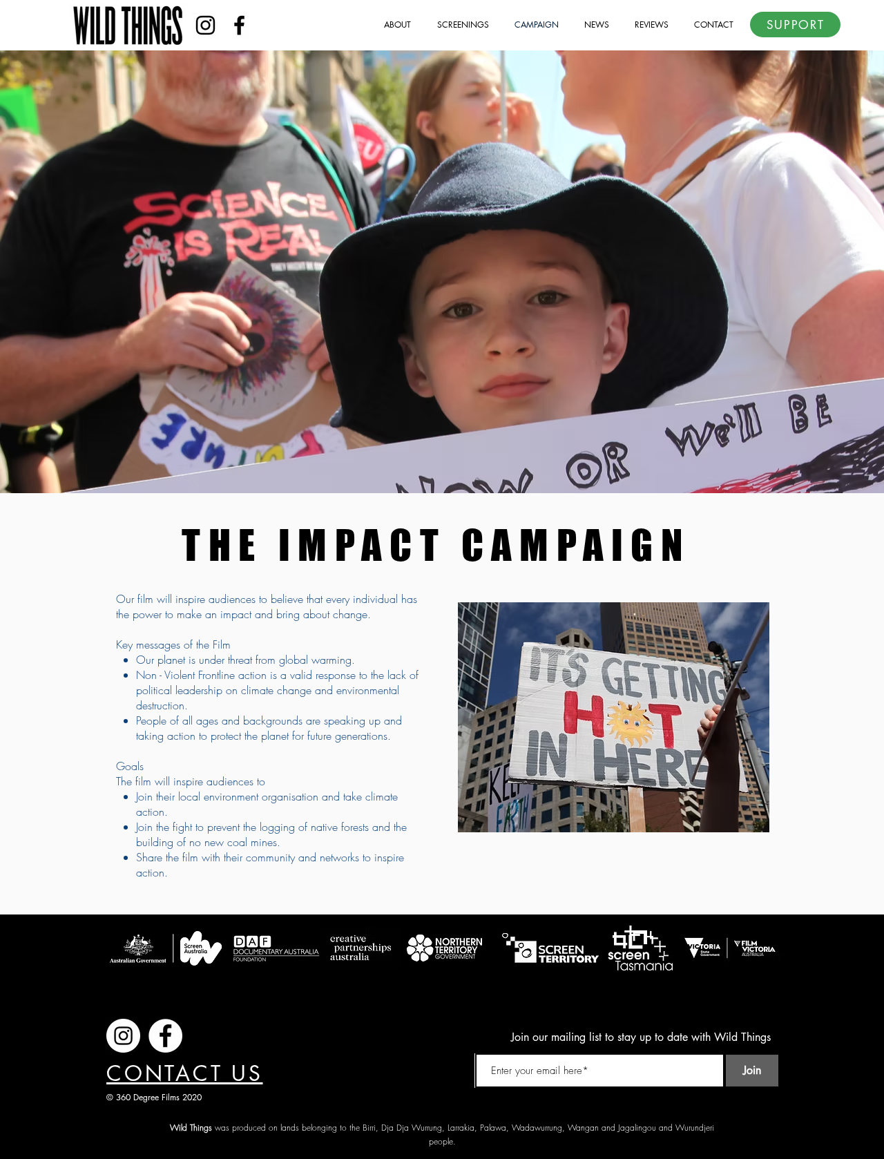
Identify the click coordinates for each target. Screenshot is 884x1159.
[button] (391, 25)
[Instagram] (205, 25)
